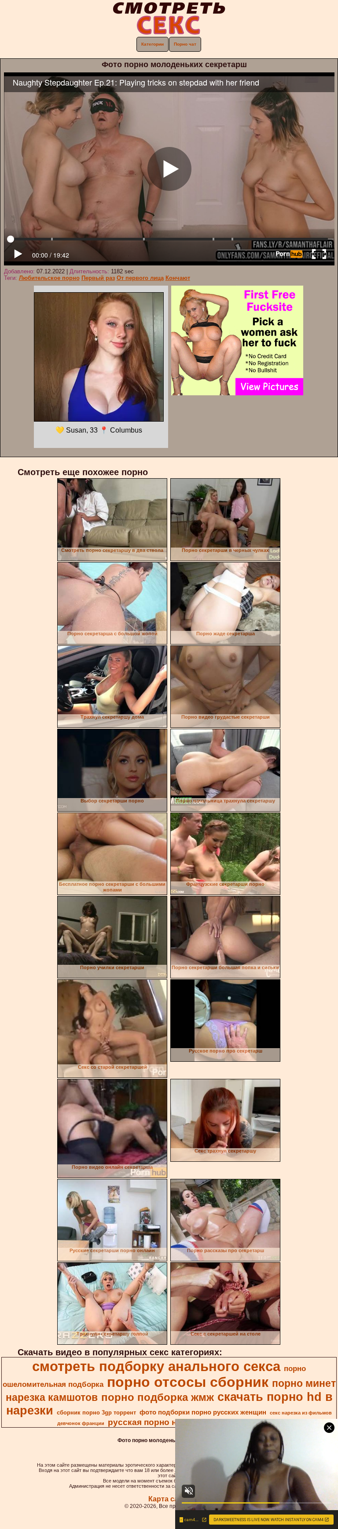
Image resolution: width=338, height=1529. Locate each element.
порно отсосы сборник (187, 1382)
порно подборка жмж (157, 1397)
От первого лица (140, 278)
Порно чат (185, 44)
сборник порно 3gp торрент (96, 1412)
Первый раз (98, 278)
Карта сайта (169, 1499)
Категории (152, 44)
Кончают (177, 278)
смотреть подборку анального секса (156, 1366)
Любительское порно (49, 278)
